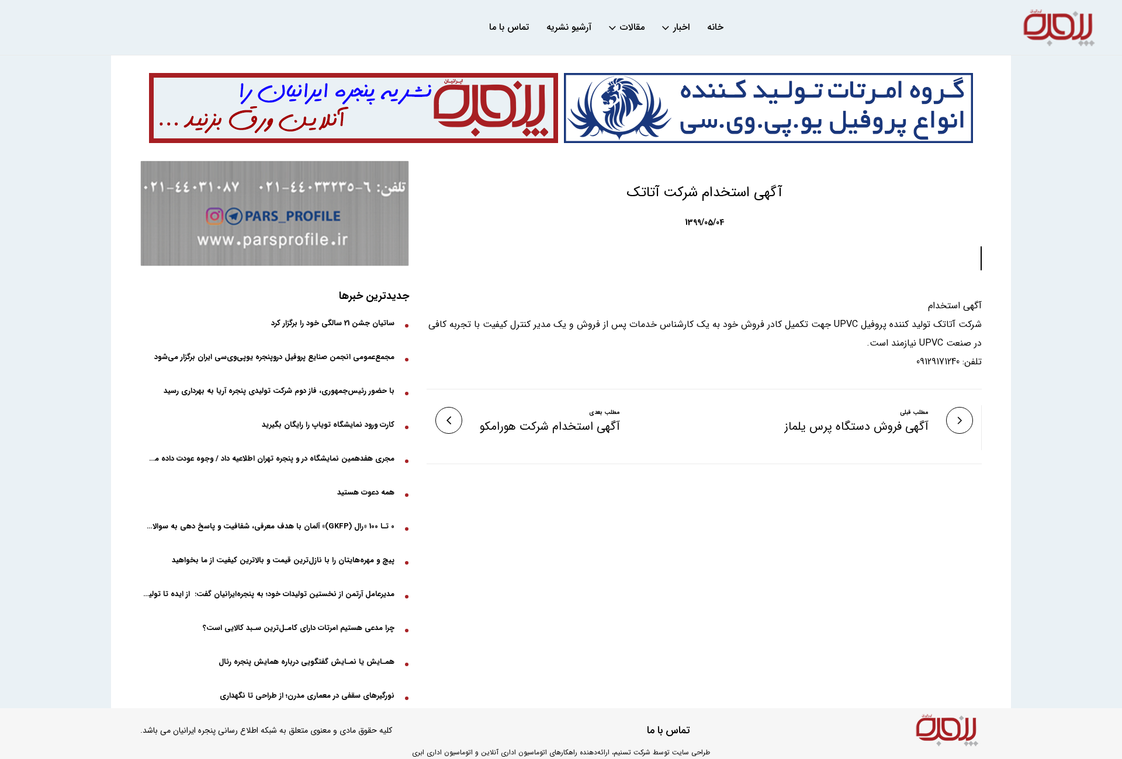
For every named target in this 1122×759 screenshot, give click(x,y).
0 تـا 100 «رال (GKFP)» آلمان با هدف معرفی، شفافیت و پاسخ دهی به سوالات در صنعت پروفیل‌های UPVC (268, 526)
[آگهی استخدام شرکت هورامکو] (448, 420)
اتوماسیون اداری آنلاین (514, 752)
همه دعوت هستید (365, 492)
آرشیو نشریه (568, 27)
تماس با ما (509, 27)
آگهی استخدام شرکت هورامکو (550, 427)
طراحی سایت (691, 752)
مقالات (632, 27)
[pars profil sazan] (274, 213)
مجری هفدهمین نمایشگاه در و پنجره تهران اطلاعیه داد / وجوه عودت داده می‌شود (268, 458)
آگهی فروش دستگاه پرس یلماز (856, 427)
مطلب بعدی (604, 412)
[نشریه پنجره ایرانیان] (1059, 27)
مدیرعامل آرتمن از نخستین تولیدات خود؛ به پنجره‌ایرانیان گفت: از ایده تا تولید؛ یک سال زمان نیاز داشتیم (268, 594)
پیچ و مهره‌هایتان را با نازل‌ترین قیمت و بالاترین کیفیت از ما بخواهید (283, 560)
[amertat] (768, 108)
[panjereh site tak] (353, 108)
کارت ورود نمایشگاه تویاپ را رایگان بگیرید (328, 425)
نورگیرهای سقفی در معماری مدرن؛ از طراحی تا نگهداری (307, 696)
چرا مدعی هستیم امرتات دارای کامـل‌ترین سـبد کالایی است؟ (298, 628)
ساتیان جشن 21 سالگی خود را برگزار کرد (332, 323)
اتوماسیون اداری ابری (442, 752)
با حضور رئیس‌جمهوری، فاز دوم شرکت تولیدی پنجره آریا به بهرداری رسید (279, 391)
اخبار (681, 27)
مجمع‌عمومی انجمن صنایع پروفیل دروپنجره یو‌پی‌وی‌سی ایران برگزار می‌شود (274, 357)
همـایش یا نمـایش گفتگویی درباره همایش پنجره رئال (306, 662)
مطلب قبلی (914, 412)
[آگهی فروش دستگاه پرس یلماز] (959, 420)
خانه (715, 27)
